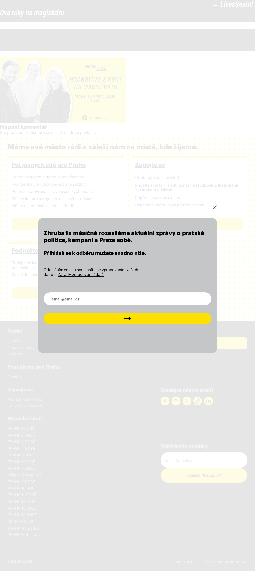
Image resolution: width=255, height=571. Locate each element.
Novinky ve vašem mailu (70, 295)
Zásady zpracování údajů (81, 274)
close (214, 207)
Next (127, 318)
